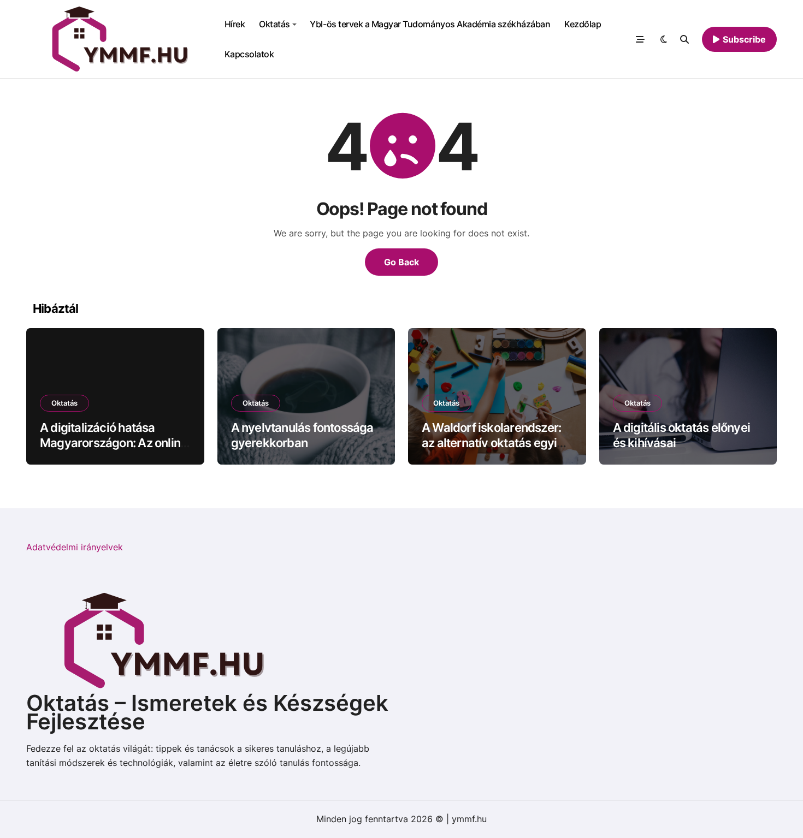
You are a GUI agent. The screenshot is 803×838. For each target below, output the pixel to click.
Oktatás (274, 24)
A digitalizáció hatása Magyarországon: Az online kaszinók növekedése (113, 443)
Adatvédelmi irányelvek (74, 547)
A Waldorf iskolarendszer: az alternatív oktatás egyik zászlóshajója (493, 443)
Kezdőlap (582, 24)
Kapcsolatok (249, 54)
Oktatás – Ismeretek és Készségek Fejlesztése (207, 712)
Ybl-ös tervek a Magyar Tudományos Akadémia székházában (430, 24)
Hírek (235, 24)
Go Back (401, 262)
